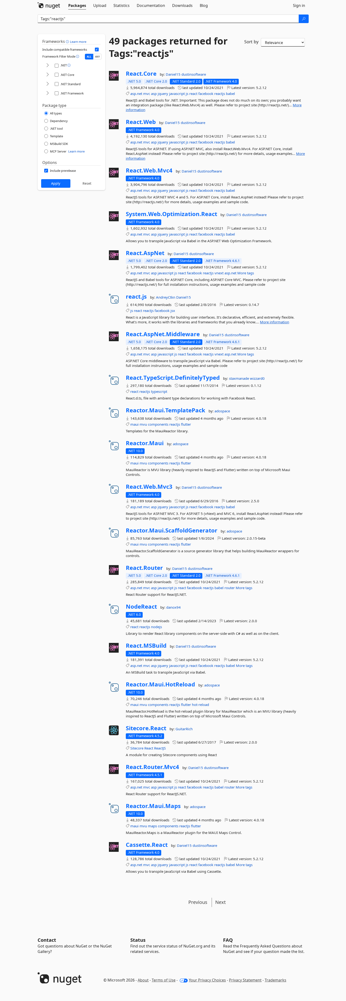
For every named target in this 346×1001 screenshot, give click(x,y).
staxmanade (239, 378)
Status (138, 940)
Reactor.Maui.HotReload (160, 684)
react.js (136, 296)
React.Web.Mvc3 (149, 486)
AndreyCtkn (166, 297)
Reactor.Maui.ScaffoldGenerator (171, 530)
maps (152, 825)
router (229, 587)
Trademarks (275, 980)
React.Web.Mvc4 (149, 170)
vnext (219, 273)
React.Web (141, 121)
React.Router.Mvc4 (152, 766)
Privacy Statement (245, 980)
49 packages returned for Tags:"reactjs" (168, 47)
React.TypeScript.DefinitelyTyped (173, 377)
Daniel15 (173, 74)
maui (134, 424)
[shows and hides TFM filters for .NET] (47, 65)
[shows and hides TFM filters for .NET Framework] (47, 93)
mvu (143, 424)
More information (274, 322)
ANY (97, 56)
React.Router (144, 567)
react (193, 93)
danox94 (173, 607)
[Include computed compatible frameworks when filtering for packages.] (97, 49)
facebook (205, 93)
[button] (68, 41)
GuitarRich (184, 728)
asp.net (136, 93)
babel (230, 93)
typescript (159, 391)
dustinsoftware (193, 74)
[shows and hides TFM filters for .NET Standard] (47, 84)
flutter (186, 424)
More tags (245, 273)
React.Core (141, 73)
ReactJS (160, 748)
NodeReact (141, 606)
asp (154, 93)
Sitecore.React (146, 728)
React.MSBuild (146, 645)
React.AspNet (145, 253)
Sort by (251, 41)
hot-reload (200, 704)
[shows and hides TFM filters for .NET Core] (47, 74)
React (148, 748)
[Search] (304, 19)
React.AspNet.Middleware (163, 334)
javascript (177, 93)
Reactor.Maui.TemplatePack (165, 410)
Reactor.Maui (145, 443)
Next (220, 902)
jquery (163, 93)
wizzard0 (257, 378)
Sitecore (136, 748)
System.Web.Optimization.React (171, 214)
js (187, 93)
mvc (146, 93)
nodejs (156, 626)
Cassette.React (147, 844)
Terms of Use (163, 980)
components (158, 424)
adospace (222, 411)
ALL (89, 56)
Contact (47, 940)
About (143, 980)
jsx (173, 310)
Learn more (78, 41)
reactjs (219, 93)
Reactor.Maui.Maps (153, 806)
